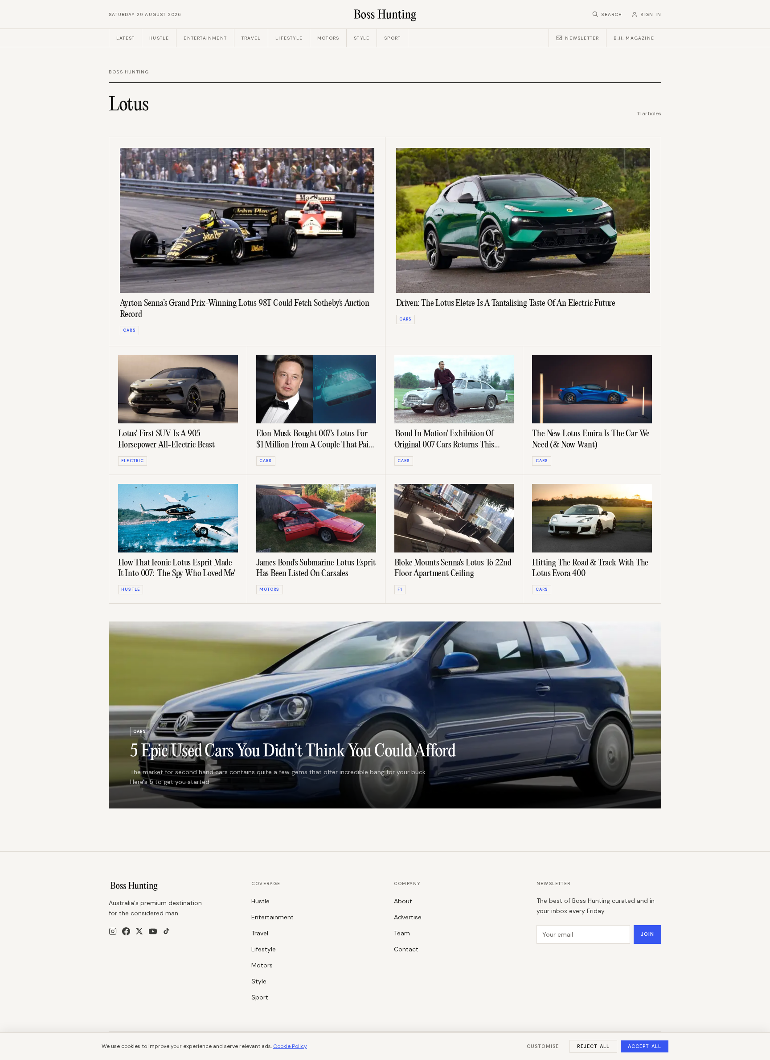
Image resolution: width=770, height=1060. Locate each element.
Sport (392, 38)
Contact (406, 949)
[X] (139, 931)
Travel (251, 38)
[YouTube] (152, 931)
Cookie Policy (290, 1046)
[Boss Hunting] (385, 14)
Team (402, 933)
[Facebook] (126, 931)
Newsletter (582, 38)
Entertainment (205, 38)
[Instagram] (113, 931)
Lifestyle (289, 38)
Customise (543, 1046)
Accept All (644, 1046)
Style (361, 38)
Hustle (159, 38)
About (403, 901)
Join (647, 934)
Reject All (593, 1046)
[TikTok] (166, 931)
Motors (328, 38)
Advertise (408, 917)
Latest (125, 38)
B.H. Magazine (634, 38)
